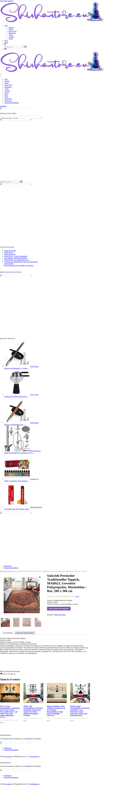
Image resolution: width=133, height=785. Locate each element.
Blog (6, 40)
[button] (40, 577)
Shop (6, 42)
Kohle (11, 39)
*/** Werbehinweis (33, 756)
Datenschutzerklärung (12, 103)
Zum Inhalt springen (6, 1)
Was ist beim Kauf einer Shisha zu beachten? (19, 265)
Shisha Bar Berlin (10, 250)
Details (77, 596)
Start (6, 79)
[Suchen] (25, 47)
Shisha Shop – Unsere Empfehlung (15, 256)
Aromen (11, 37)
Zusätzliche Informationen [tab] (24, 633)
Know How (13, 31)
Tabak (11, 35)
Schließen (3, 106)
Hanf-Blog (8, 99)
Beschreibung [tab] (8, 633)
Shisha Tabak (8, 252)
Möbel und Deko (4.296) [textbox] (20, 118)
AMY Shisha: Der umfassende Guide (16, 260)
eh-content (8, 756)
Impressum (8, 101)
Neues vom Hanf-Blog (13, 272)
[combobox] (21, 117)
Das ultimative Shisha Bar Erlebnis (15, 258)
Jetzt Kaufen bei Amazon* (59, 608)
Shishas (11, 27)
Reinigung (12, 33)
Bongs (11, 29)
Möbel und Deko (8, 571)
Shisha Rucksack (9, 254)
